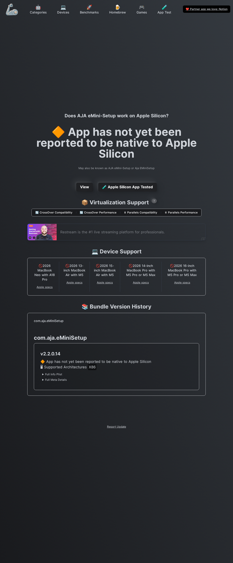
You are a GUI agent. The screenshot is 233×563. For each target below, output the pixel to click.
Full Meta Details (56, 379)
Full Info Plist (53, 374)
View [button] (84, 187)
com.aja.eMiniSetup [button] (49, 321)
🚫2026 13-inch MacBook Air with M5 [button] (74, 270)
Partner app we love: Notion (207, 9)
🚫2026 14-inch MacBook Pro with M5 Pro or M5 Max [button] (140, 270)
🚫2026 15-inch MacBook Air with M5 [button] (105, 270)
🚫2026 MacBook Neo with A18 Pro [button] (44, 272)
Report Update (116, 426)
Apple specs (45, 287)
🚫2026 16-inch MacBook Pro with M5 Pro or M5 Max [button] (182, 270)
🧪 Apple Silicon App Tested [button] (127, 187)
